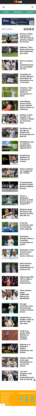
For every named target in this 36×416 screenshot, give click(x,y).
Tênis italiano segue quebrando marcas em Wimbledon (25, 294)
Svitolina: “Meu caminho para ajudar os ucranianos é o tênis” (26, 92)
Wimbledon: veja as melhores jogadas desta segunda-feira (27, 145)
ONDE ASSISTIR (18, 12)
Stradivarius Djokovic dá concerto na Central (25, 158)
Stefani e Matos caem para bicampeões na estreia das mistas (26, 362)
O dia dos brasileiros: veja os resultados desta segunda (26, 226)
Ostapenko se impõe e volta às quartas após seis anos (27, 320)
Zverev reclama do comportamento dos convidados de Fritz (26, 65)
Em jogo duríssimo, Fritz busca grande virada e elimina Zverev (27, 308)
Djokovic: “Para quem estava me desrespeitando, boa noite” (27, 50)
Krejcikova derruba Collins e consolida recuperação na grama (27, 240)
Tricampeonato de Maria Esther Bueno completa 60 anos (27, 185)
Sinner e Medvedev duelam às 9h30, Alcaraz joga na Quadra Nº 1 (26, 200)
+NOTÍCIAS (30, 12)
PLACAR (6, 12)
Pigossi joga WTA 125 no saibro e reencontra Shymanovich (27, 280)
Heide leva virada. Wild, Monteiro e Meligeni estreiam (25, 335)
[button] (3, 7)
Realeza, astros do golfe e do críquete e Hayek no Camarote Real (27, 119)
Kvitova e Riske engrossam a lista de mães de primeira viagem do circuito (27, 38)
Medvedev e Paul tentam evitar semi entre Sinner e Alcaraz (27, 253)
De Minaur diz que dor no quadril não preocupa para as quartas (27, 132)
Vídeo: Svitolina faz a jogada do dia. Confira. (26, 171)
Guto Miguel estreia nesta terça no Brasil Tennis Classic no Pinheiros (27, 105)
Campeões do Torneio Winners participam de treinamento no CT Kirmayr (27, 78)
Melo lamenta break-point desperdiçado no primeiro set (27, 266)
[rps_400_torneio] (18, 24)
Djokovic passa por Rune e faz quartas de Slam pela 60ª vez (26, 212)
